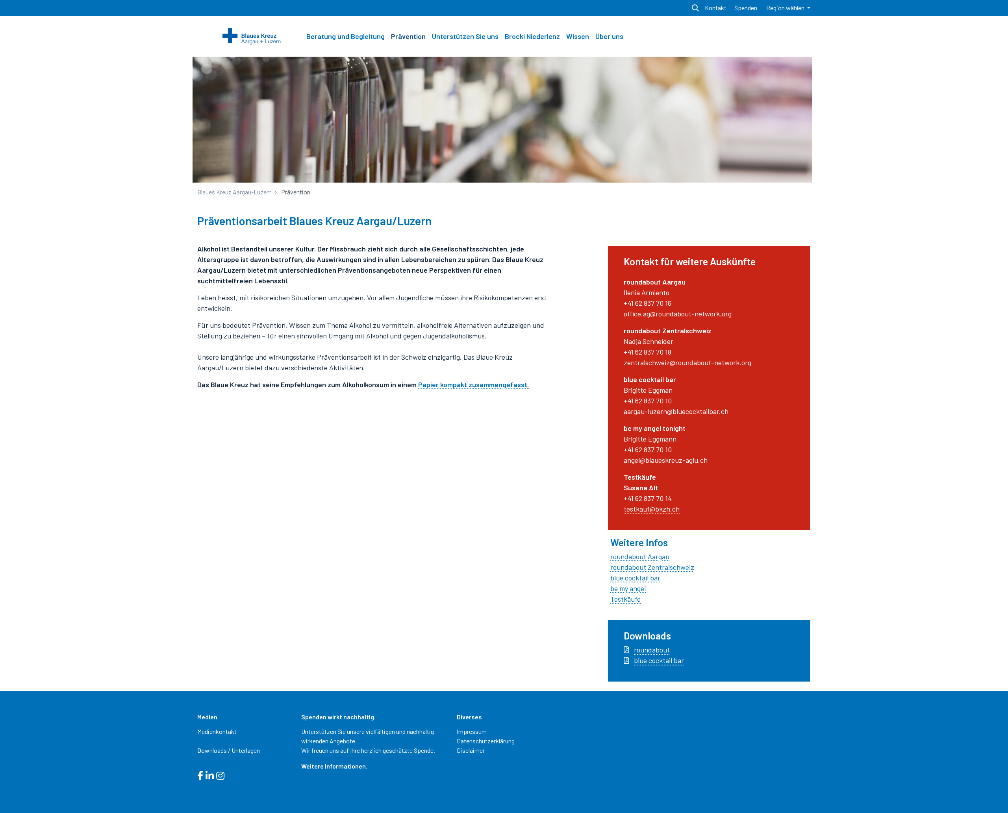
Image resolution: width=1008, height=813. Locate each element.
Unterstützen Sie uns (465, 36)
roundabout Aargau (639, 556)
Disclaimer (471, 750)
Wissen (577, 36)
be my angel (628, 588)
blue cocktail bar (635, 577)
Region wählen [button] (786, 7)
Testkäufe (625, 599)
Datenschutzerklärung (486, 741)
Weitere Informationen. (334, 766)
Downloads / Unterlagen (228, 750)
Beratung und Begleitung (345, 36)
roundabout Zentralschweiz (652, 567)
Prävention (408, 36)
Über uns (609, 36)
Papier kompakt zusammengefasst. (473, 384)
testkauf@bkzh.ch (652, 508)
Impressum (472, 731)
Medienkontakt (217, 731)
